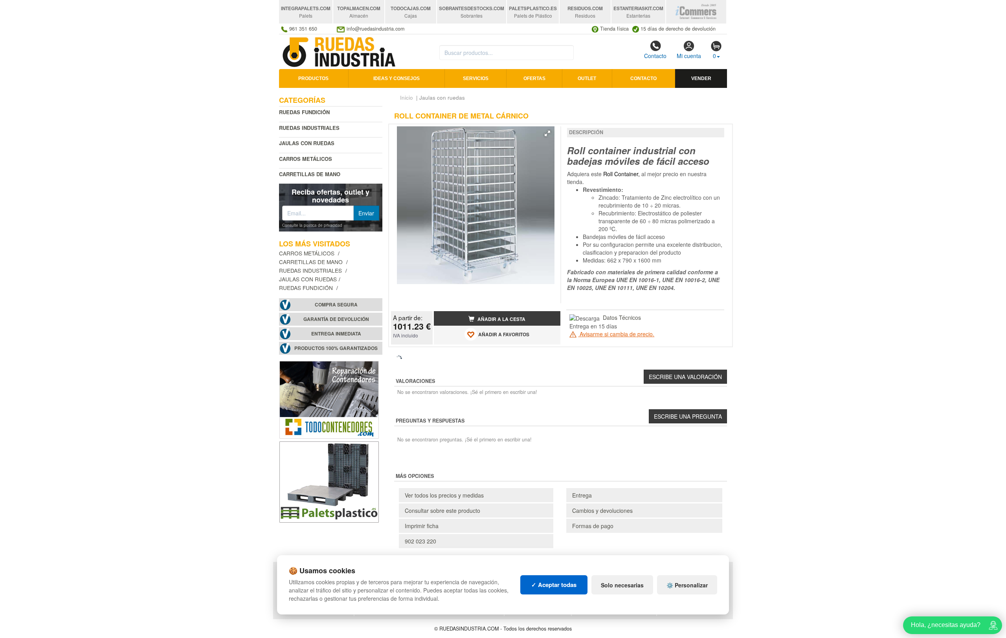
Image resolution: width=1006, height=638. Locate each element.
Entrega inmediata (336, 333)
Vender (701, 78)
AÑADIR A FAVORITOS (503, 334)
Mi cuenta (689, 56)
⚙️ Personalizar (687, 585)
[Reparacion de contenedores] (329, 399)
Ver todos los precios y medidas (444, 495)
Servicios (475, 78)
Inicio (406, 97)
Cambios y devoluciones (602, 510)
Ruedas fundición (304, 112)
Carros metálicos (305, 158)
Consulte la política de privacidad (312, 225)
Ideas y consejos (396, 78)
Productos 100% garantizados (336, 348)
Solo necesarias (622, 585)
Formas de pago (592, 526)
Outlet (587, 78)
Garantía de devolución (336, 319)
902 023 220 (420, 541)
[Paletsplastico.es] (329, 481)
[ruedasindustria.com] (339, 51)
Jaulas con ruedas (308, 279)
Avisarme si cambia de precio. (616, 334)
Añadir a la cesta (500, 319)
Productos (313, 78)
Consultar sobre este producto (442, 510)
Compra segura (336, 304)
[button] (547, 133)
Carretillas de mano (309, 174)
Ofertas (534, 78)
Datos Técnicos (622, 317)
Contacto (655, 56)
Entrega (582, 495)
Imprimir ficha (422, 526)
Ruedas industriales (309, 127)
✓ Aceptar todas (553, 584)
